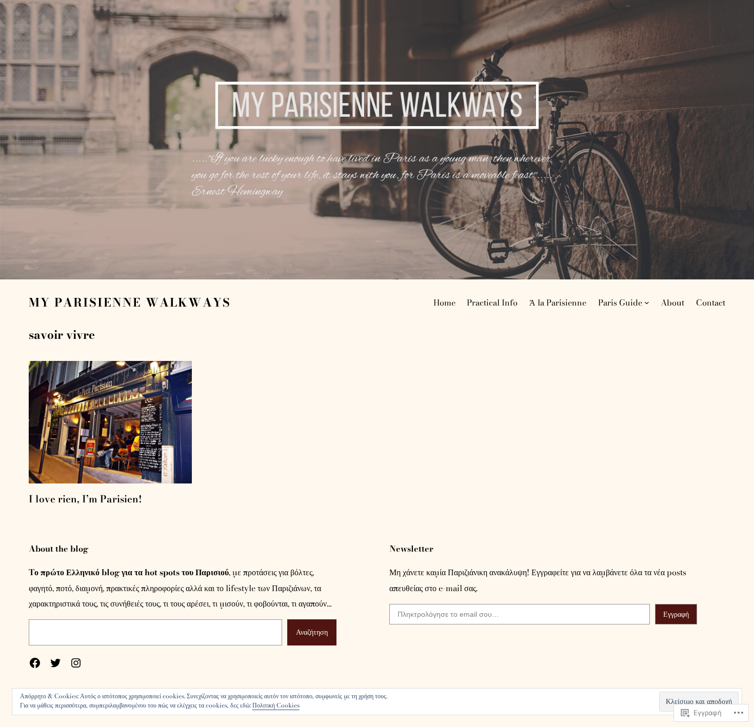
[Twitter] (55, 663)
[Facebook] (35, 663)
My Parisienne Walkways (130, 302)
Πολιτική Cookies (276, 705)
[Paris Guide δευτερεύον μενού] (646, 302)
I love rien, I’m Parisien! (85, 499)
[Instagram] (76, 663)
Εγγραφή (676, 614)
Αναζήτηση (312, 632)
